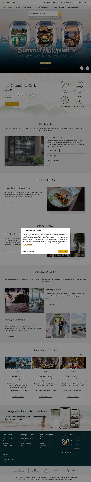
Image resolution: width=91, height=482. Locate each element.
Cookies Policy (27, 245)
